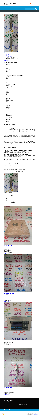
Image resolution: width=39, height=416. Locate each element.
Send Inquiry (6, 53)
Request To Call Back (7, 54)
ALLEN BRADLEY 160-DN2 (8, 245)
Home (6, 55)
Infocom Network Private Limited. (35, 414)
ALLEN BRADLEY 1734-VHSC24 (9, 293)
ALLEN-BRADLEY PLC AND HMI (10, 56)
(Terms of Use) (37, 413)
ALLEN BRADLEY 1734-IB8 (8, 387)
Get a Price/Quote (6, 60)
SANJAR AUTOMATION (10, 4)
